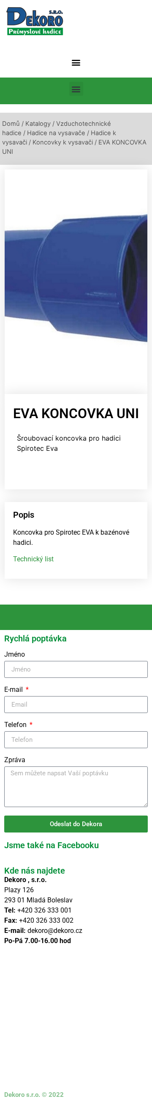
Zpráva (14, 760)
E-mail (14, 690)
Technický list (33, 559)
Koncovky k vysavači (63, 142)
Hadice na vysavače (56, 133)
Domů (11, 124)
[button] (76, 62)
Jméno (14, 654)
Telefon (16, 725)
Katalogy (38, 124)
